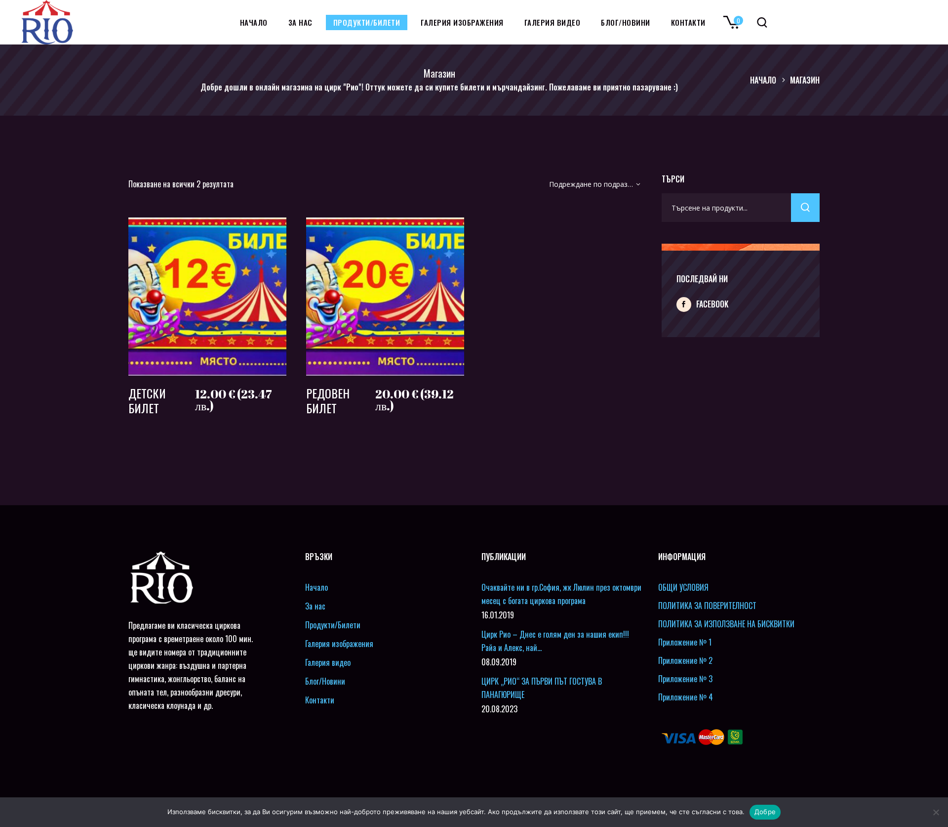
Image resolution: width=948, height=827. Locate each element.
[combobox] (591, 186)
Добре (765, 812)
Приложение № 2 (685, 660)
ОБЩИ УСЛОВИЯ (683, 587)
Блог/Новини (325, 681)
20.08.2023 (499, 709)
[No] (936, 812)
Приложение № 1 (684, 642)
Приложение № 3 (685, 679)
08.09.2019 (498, 662)
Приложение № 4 (685, 697)
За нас (315, 606)
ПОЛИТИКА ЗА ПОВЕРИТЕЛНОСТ (707, 605)
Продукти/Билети (332, 625)
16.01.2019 (497, 615)
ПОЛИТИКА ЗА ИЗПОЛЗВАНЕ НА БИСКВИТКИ (726, 624)
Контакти (319, 700)
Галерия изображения (339, 644)
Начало (763, 80)
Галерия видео (328, 662)
